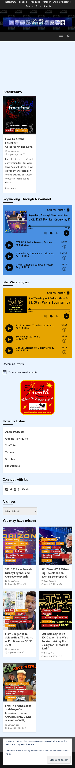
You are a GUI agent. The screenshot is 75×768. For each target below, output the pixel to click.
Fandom (46, 610)
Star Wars (10, 561)
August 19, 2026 (51, 584)
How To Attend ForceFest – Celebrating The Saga (18, 142)
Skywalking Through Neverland (15, 556)
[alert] (37, 372)
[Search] (68, 36)
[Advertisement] (37, 63)
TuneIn (9, 452)
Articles (9, 130)
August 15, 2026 (14, 652)
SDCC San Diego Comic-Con (18, 621)
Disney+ (10, 547)
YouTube (35, 1)
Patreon (46, 1)
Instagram (10, 1)
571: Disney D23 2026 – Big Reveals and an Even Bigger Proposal (55, 573)
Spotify (47, 6)
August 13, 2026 (14, 728)
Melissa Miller (49, 653)
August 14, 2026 (50, 656)
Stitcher (10, 459)
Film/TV (20, 547)
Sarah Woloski (13, 151)
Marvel (9, 551)
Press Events (21, 617)
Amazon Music (33, 6)
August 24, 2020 (15, 154)
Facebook (23, 1)
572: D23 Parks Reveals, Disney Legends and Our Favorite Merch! (19, 573)
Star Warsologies (50, 625)
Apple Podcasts (62, 1)
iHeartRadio (12, 465)
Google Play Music (16, 438)
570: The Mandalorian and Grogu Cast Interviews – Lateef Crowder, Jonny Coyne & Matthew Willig (18, 713)
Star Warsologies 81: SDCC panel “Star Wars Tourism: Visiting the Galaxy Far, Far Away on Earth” (55, 641)
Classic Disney (12, 539)
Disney (23, 543)
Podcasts (19, 551)
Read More (10, 188)
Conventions (21, 130)
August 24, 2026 (14, 584)
